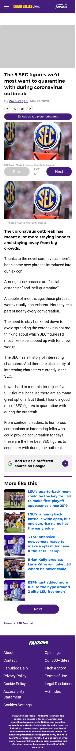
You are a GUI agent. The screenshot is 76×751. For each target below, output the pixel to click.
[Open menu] (6, 6)
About (8, 652)
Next (59, 171)
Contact (10, 660)
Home (8, 623)
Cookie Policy (14, 683)
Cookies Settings (17, 705)
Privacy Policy (14, 676)
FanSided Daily (15, 668)
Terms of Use (56, 676)
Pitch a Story (55, 668)
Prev (17, 171)
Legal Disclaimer (59, 683)
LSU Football (25, 623)
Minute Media (27, 715)
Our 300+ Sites (57, 660)
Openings (53, 652)
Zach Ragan (18, 101)
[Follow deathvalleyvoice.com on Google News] (65, 463)
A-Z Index (53, 691)
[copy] (30, 109)
